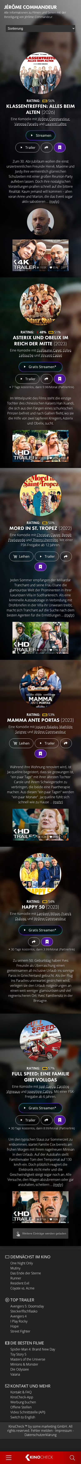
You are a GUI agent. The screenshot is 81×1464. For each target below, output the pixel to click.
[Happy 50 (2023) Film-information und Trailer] (40, 874)
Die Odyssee (19, 1369)
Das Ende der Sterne (25, 1273)
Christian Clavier (48, 535)
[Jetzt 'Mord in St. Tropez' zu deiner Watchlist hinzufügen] (40, 566)
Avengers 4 (18, 1316)
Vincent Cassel (51, 355)
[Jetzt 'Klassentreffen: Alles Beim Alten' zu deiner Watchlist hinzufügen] (60, 147)
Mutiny (15, 1268)
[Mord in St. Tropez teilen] (66, 556)
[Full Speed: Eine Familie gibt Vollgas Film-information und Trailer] (40, 1041)
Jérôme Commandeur (54, 119)
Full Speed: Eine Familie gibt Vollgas (40, 1076)
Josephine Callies (39, 1091)
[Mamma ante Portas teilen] (66, 743)
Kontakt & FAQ (21, 1392)
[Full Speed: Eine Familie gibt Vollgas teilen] (47, 1120)
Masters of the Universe (27, 1359)
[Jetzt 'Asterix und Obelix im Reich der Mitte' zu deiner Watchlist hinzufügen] (60, 379)
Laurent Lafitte (55, 124)
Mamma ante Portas (40, 720)
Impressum (63, 1430)
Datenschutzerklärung (40, 1434)
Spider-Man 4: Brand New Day (32, 1349)
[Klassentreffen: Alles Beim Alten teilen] (47, 147)
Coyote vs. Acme (22, 1288)
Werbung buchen (23, 1402)
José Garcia (47, 1086)
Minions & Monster (24, 1364)
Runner (15, 1278)
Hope (14, 1326)
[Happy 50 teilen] (34, 941)
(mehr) (54, 201)
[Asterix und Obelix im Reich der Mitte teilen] (47, 379)
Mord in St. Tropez (40, 528)
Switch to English (22, 1417)
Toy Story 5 (18, 1354)
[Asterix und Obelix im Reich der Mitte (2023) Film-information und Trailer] (40, 304)
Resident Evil (19, 1283)
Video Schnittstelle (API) (27, 1412)
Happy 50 (40, 907)
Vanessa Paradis (26, 124)
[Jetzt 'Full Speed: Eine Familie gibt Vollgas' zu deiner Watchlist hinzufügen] (60, 1120)
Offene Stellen (21, 1407)
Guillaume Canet (49, 350)
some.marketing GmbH (50, 1426)
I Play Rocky (18, 1321)
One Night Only (21, 1263)
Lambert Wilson (48, 913)
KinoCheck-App (21, 1397)
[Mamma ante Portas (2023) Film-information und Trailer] (40, 687)
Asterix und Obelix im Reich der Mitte (40, 340)
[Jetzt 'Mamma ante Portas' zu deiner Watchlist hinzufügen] (40, 753)
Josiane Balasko (47, 726)
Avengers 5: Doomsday (27, 1306)
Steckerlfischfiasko (23, 1311)
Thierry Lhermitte (45, 540)
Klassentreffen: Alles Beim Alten (40, 109)
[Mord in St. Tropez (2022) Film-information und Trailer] (40, 495)
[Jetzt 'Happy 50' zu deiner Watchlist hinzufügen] (47, 941)
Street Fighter (20, 1331)
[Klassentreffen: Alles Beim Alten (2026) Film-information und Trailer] (40, 73)
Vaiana (15, 1374)
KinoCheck (16, 1426)
